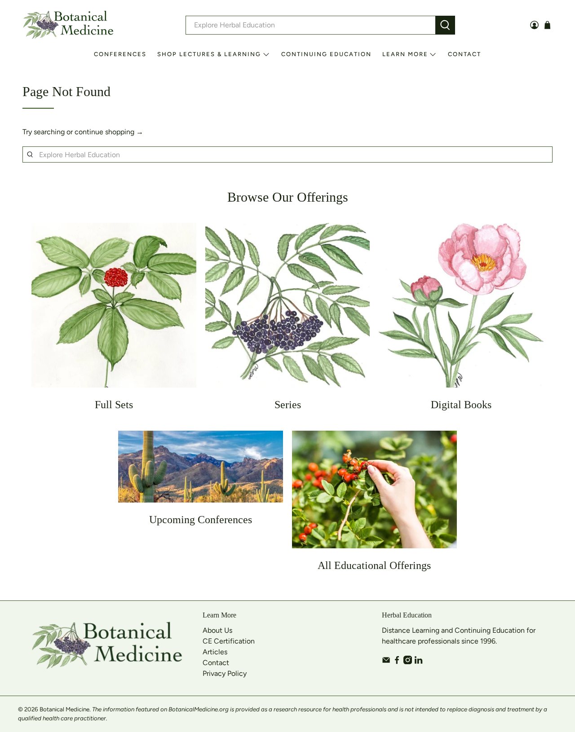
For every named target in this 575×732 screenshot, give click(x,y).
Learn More (405, 54)
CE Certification (229, 641)
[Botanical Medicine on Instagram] (407, 661)
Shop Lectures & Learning (209, 54)
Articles (215, 652)
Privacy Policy (225, 673)
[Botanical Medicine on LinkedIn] (418, 661)
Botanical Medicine (64, 709)
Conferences (120, 54)
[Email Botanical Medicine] (386, 661)
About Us (217, 630)
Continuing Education (326, 54)
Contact (464, 54)
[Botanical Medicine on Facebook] (397, 661)
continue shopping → (109, 132)
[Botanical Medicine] (68, 25)
